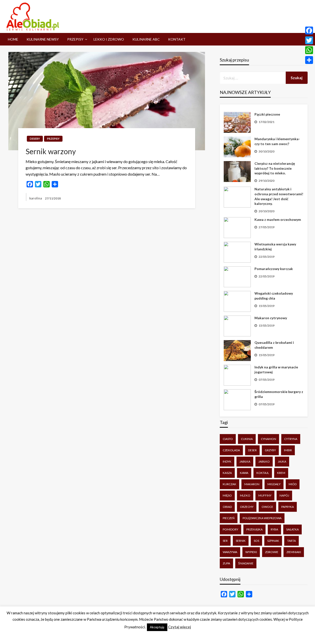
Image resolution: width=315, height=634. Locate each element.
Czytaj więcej (179, 627)
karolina (36, 198)
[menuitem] (13, 39)
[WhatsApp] (309, 50)
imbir (288, 450)
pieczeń (229, 518)
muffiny (264, 495)
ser (225, 541)
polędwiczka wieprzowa (262, 518)
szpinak (273, 541)
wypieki (251, 552)
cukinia (247, 439)
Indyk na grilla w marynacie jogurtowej (276, 369)
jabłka (244, 461)
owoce (267, 507)
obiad (227, 507)
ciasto (228, 439)
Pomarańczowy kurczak (273, 269)
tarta (291, 541)
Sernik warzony (51, 151)
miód (293, 484)
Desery (35, 138)
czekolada (231, 450)
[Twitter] (309, 40)
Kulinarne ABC (146, 39)
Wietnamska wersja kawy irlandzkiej (275, 246)
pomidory (230, 529)
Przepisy (75, 39)
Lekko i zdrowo (109, 39)
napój (284, 495)
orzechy (246, 507)
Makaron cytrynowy (270, 318)
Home (13, 39)
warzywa (230, 552)
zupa (226, 563)
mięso (227, 495)
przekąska (254, 529)
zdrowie (271, 552)
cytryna (290, 439)
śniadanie (245, 563)
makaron (251, 484)
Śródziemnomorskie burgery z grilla (278, 394)
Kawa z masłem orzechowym (277, 219)
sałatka (292, 529)
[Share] (309, 60)
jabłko (264, 461)
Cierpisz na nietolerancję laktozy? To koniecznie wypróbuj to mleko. (274, 168)
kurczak (229, 484)
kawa (244, 473)
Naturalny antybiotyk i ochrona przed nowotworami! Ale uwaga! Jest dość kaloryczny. (278, 196)
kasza (227, 473)
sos (256, 541)
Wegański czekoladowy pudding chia (273, 295)
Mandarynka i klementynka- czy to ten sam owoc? (277, 141)
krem (281, 473)
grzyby (270, 450)
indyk (227, 461)
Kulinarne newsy (43, 39)
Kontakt (177, 39)
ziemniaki (293, 552)
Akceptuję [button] (157, 627)
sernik (241, 541)
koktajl (262, 473)
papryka (287, 507)
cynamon (268, 439)
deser (252, 450)
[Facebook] (309, 30)
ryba (274, 529)
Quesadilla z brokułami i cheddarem (274, 344)
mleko (245, 495)
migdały (274, 484)
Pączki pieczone (267, 114)
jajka (282, 461)
